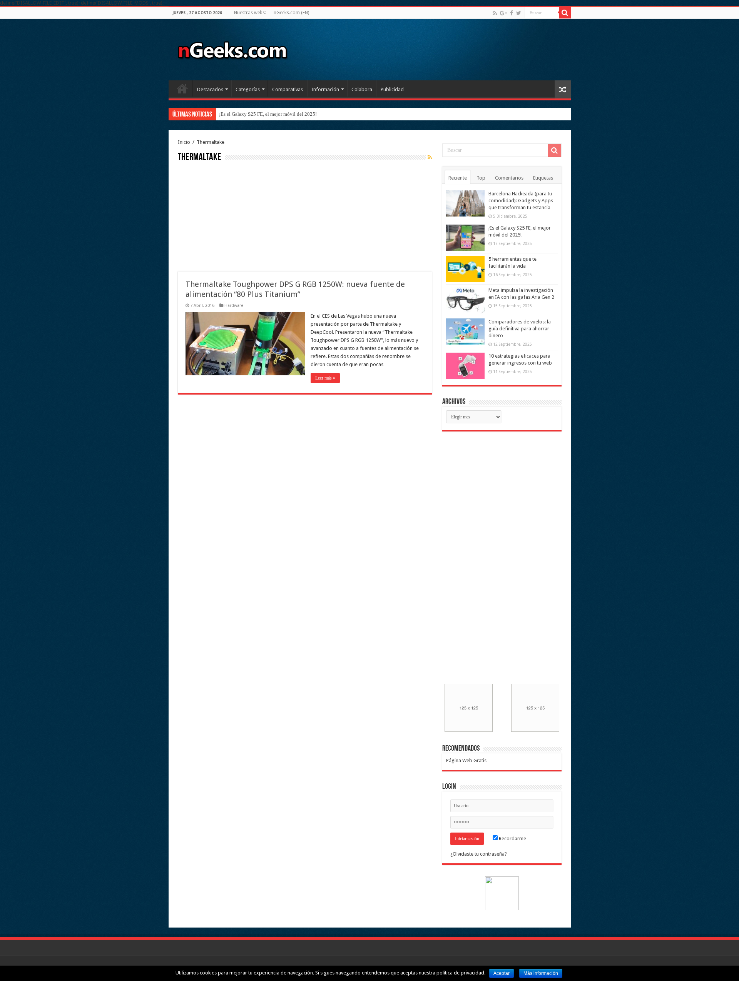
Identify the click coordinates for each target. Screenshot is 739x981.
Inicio (182, 88)
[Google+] (503, 13)
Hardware (233, 305)
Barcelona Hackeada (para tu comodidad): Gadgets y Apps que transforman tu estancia (520, 200)
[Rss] (495, 13)
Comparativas (287, 89)
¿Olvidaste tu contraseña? (478, 854)
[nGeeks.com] (232, 48)
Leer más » (325, 378)
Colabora (361, 89)
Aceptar (501, 973)
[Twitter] (518, 13)
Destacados (210, 89)
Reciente (457, 178)
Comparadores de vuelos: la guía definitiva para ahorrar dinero (519, 328)
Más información (540, 973)
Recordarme (512, 838)
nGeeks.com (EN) (291, 12)
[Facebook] (511, 13)
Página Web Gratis (466, 760)
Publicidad (392, 89)
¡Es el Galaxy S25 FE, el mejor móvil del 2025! (268, 114)
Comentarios (509, 178)
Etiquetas (543, 178)
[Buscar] (565, 12)
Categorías (248, 89)
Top (481, 178)
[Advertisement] (235, 216)
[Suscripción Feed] (430, 157)
